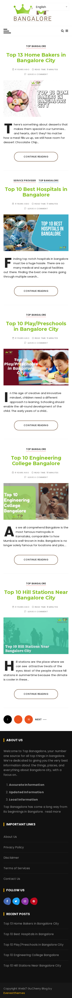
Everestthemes (14, 993)
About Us (10, 837)
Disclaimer (11, 858)
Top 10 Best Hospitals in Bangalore (36, 192)
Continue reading (36, 156)
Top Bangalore (36, 46)
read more (53, 811)
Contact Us (12, 879)
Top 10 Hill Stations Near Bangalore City (36, 595)
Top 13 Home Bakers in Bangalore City (36, 57)
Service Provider (24, 180)
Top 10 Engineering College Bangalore (36, 460)
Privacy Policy (14, 847)
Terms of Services (17, 868)
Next (38, 719)
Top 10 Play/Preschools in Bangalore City (36, 326)
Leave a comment (38, 74)
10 (29, 719)
